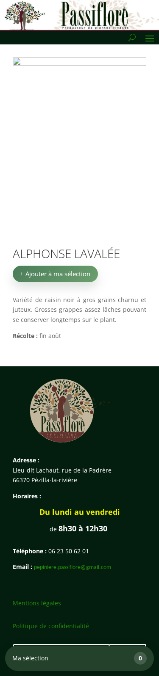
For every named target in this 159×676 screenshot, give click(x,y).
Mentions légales (37, 603)
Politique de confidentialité (51, 626)
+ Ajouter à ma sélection (55, 273)
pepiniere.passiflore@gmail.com (72, 567)
